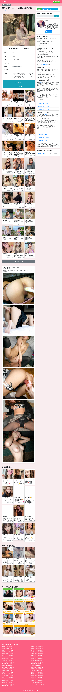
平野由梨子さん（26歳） (43, 137)
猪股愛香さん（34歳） (43, 134)
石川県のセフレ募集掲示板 (8, 660)
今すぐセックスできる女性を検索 (44, 13)
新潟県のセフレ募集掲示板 (8, 658)
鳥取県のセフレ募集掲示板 (8, 672)
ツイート (46, 9)
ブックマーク (54, 9)
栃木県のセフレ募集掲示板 (8, 653)
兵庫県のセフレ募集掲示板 (37, 668)
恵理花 (46, 114)
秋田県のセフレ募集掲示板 (8, 650)
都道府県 (8, 4)
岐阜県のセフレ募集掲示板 (8, 663)
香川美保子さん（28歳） (43, 109)
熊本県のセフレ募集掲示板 (8, 682)
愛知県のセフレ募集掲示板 (8, 665)
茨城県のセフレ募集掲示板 (37, 651)
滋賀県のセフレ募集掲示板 (8, 667)
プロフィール (7, 10)
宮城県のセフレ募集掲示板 (37, 648)
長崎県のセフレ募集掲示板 (37, 680)
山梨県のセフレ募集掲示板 (8, 662)
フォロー (49, 31)
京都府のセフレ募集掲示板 (37, 667)
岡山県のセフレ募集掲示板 (8, 673)
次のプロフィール (19, 261)
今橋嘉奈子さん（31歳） (43, 103)
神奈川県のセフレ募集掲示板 (37, 657)
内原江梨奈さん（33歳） (43, 106)
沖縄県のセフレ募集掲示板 (8, 685)
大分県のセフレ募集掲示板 (37, 682)
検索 (57, 16)
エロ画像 (6, 12)
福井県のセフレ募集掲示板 (37, 660)
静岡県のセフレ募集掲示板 (37, 663)
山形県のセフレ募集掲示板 (37, 650)
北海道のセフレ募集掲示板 (8, 646)
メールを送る (19, 82)
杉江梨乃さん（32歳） (43, 140)
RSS (40, 9)
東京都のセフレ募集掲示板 (8, 657)
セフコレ (14, 69)
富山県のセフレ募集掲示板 (37, 658)
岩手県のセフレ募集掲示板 (8, 648)
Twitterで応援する (19, 86)
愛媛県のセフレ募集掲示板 (37, 677)
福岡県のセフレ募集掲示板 (37, 679)
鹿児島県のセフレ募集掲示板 (37, 684)
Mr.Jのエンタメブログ (43, 153)
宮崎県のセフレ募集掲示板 (8, 684)
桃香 (41, 82)
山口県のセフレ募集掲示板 (8, 675)
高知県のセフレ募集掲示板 (8, 679)
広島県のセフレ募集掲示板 (37, 673)
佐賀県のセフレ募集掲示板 (8, 680)
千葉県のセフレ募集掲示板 (37, 655)
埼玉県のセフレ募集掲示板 (8, 655)
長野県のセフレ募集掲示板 (37, 662)
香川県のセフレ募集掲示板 (8, 677)
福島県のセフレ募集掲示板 (8, 651)
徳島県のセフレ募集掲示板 (37, 675)
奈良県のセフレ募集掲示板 (8, 670)
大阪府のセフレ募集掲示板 (8, 668)
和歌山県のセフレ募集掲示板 (37, 670)
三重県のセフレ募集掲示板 (37, 665)
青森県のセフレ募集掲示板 (37, 646)
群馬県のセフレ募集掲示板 (37, 653)
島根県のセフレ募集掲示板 (37, 672)
